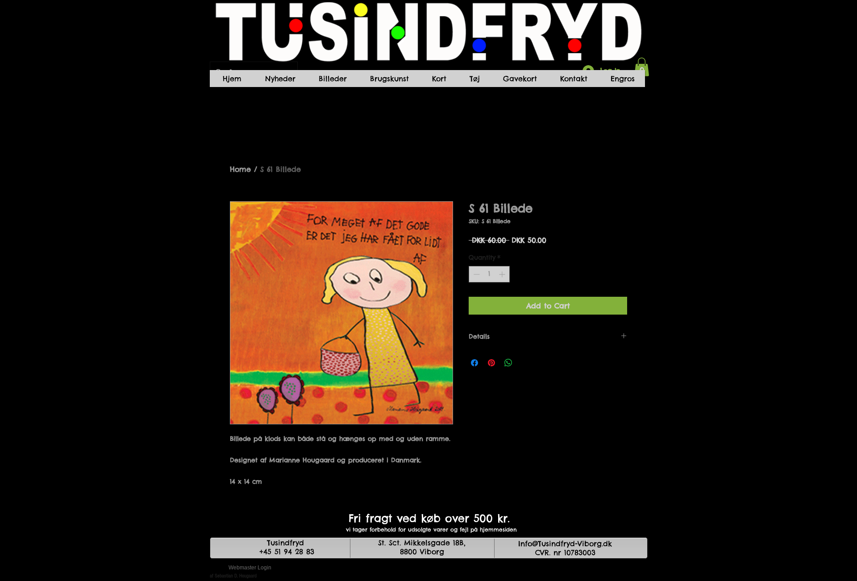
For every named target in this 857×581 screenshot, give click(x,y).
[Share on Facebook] (474, 362)
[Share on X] (525, 362)
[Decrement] (475, 274)
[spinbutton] (489, 274)
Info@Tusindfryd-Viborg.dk (565, 543)
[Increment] (502, 274)
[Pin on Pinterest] (491, 362)
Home (240, 169)
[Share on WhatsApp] (508, 362)
